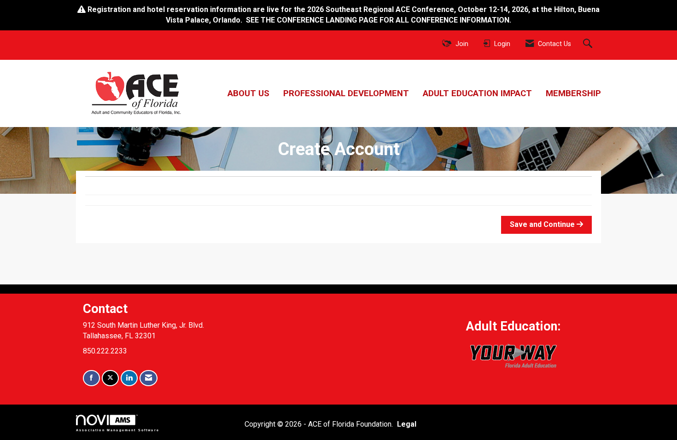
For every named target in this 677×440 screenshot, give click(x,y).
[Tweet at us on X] (110, 378)
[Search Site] (589, 44)
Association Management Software (117, 430)
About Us (248, 93)
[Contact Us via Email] (149, 378)
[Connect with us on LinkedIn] (129, 378)
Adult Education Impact (477, 93)
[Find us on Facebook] (91, 378)
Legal (406, 424)
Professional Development (346, 93)
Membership (573, 93)
